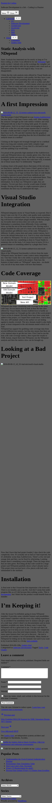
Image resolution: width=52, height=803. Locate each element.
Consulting (15, 40)
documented (6, 594)
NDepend (41, 62)
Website (4, 691)
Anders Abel (16, 43)
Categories (10, 19)
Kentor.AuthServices (42, 117)
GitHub (38, 749)
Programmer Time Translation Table (20, 764)
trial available (32, 641)
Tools (41, 647)
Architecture (16, 26)
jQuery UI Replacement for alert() (19, 768)
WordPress (22, 801)
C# (12, 21)
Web (13, 32)
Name (4, 682)
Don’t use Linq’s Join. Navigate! (19, 766)
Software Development (20, 23)
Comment (5, 667)
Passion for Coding (8, 3)
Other (13, 35)
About (8, 38)
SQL (13, 30)
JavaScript (15, 28)
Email (4, 687)
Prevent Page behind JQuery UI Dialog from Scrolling (27, 770)
